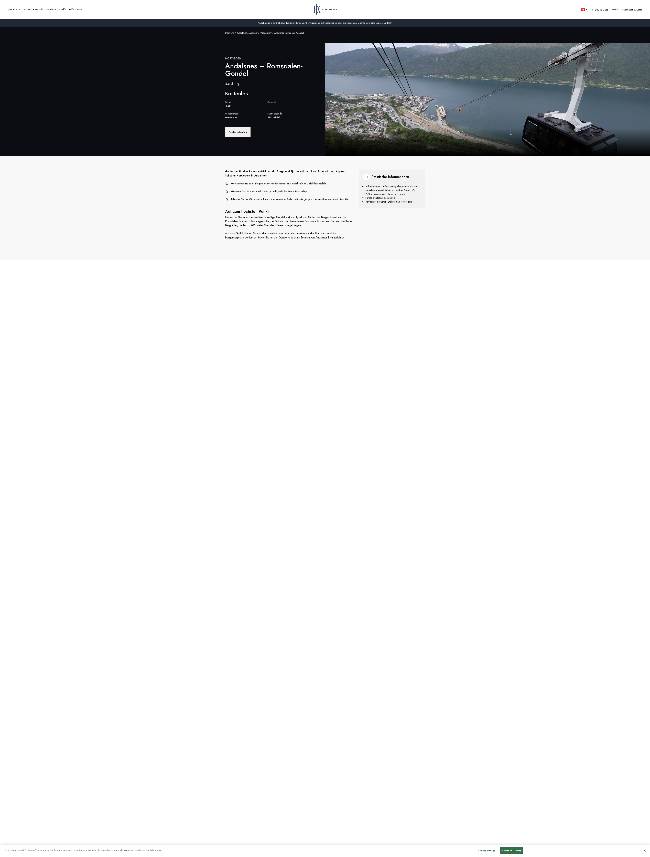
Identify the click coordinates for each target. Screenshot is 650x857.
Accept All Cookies (511, 850)
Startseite (229, 33)
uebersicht (266, 33)
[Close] (644, 850)
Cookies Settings (486, 850)
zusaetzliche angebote (247, 33)
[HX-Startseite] (325, 9)
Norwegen (233, 58)
